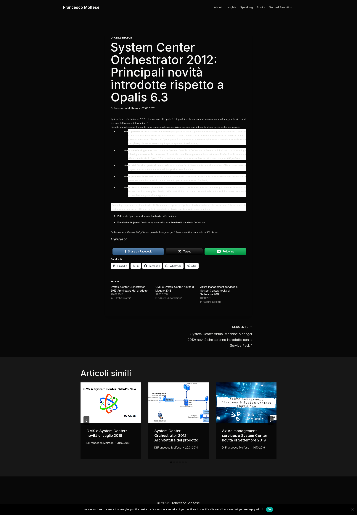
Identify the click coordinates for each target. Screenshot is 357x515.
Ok (269, 509)
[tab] (171, 462)
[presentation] (111, 402)
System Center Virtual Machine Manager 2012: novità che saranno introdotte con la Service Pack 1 (220, 336)
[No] (352, 509)
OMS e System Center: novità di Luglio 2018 (106, 433)
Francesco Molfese (126, 108)
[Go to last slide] (86, 420)
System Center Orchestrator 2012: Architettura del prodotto (176, 435)
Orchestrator (121, 37)
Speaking (246, 7)
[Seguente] (271, 420)
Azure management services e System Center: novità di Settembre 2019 (219, 290)
